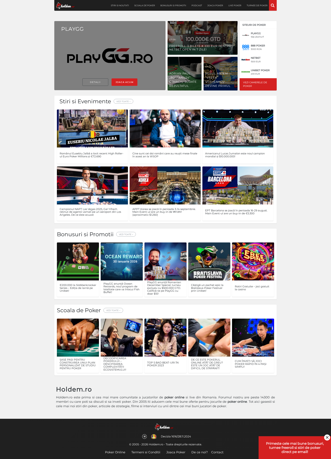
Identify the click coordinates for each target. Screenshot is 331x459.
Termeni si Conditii (145, 452)
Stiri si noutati (120, 5)
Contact (217, 452)
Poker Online (115, 452)
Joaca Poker (215, 5)
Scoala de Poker (144, 5)
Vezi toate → (123, 101)
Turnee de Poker (257, 5)
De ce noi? (199, 452)
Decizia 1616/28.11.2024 (176, 436)
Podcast (197, 5)
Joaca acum (124, 82)
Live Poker (234, 5)
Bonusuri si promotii (173, 5)
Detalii (95, 82)
